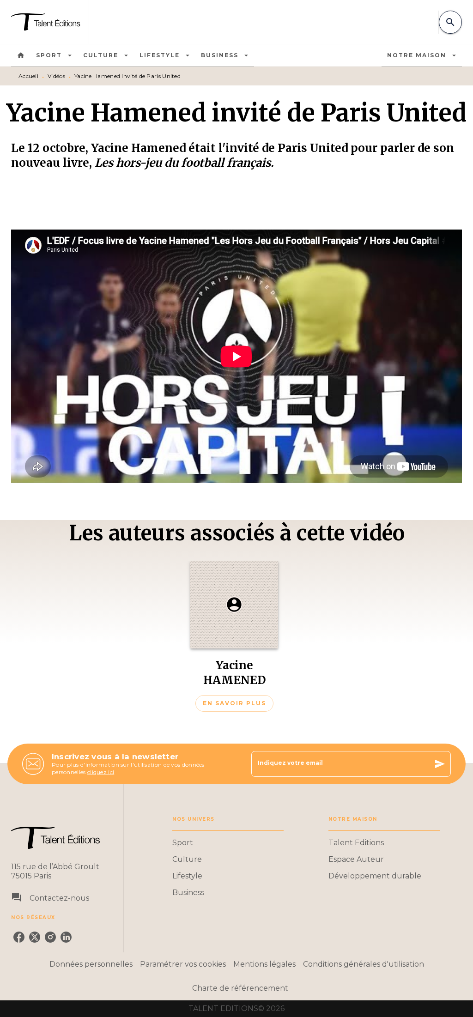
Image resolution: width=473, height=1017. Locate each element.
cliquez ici (100, 772)
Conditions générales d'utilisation (363, 964)
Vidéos (56, 76)
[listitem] (19, 937)
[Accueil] (50, 22)
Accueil (28, 76)
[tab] (20, 55)
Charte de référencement (240, 988)
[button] (234, 636)
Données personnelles (91, 964)
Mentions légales (264, 964)
